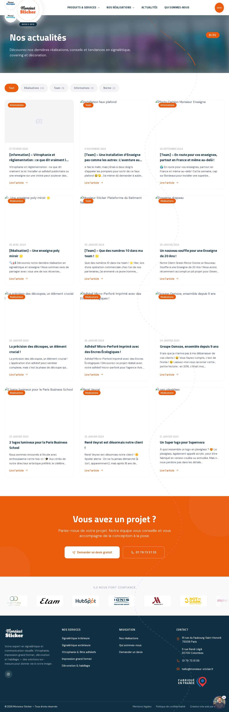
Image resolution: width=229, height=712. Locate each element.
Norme (109, 88)
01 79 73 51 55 (190, 660)
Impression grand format (77, 659)
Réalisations (34, 88)
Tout (11, 88)
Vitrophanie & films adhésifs (79, 652)
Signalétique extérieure (76, 645)
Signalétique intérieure (76, 638)
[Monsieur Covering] (11, 16)
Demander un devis (131, 652)
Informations (83, 88)
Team (59, 88)
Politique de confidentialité (170, 706)
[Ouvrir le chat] (219, 702)
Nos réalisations (128, 638)
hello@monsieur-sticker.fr (197, 669)
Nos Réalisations (119, 7)
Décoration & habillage (76, 665)
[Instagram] (8, 674)
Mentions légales (142, 706)
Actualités (150, 7)
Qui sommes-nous (176, 7)
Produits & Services (81, 7)
